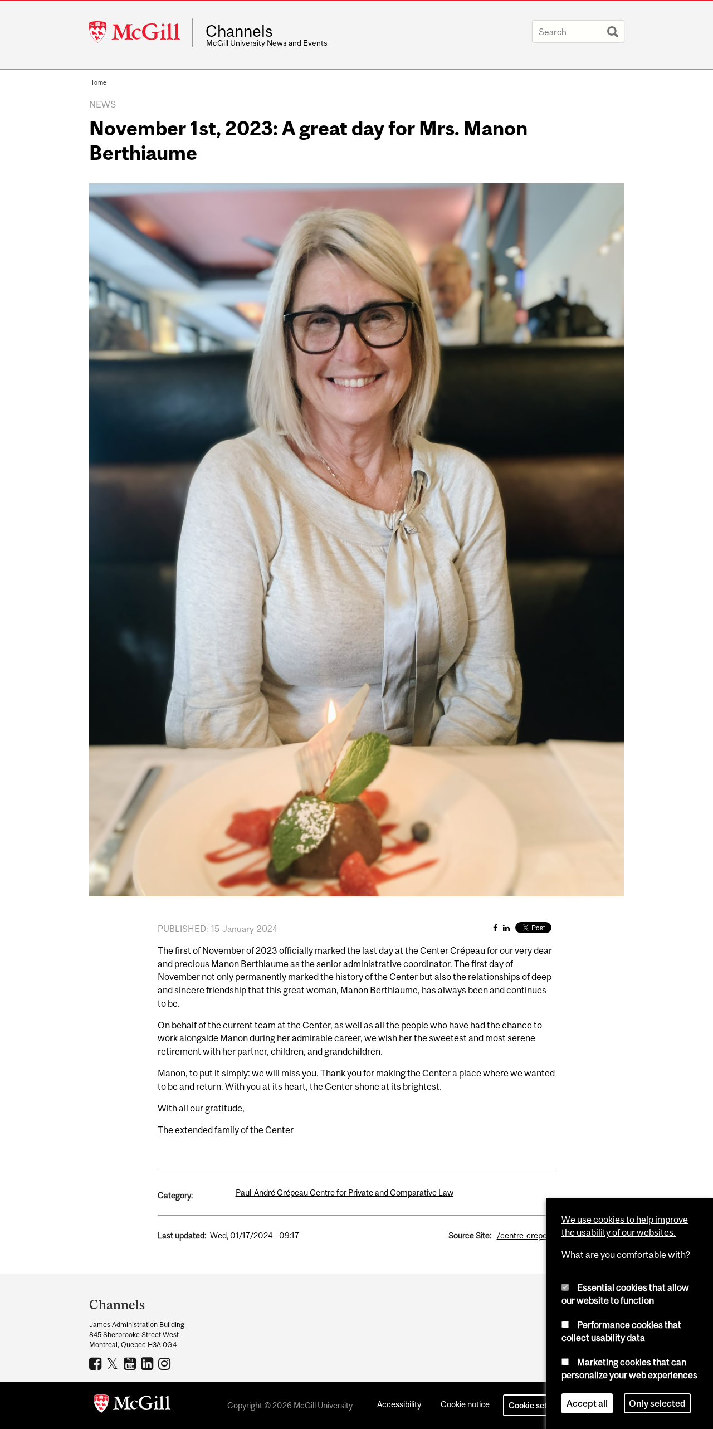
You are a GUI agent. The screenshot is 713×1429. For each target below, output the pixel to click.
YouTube (131, 1363)
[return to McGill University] (132, 1406)
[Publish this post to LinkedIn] (506, 928)
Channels (239, 31)
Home (98, 82)
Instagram (165, 1363)
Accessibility (399, 1404)
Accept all (587, 1403)
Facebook (96, 1363)
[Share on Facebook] (495, 928)
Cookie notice (465, 1404)
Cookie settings (537, 1405)
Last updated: (182, 1235)
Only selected (657, 1403)
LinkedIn (148, 1363)
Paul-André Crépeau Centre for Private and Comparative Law (344, 1192)
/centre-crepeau (526, 1235)
